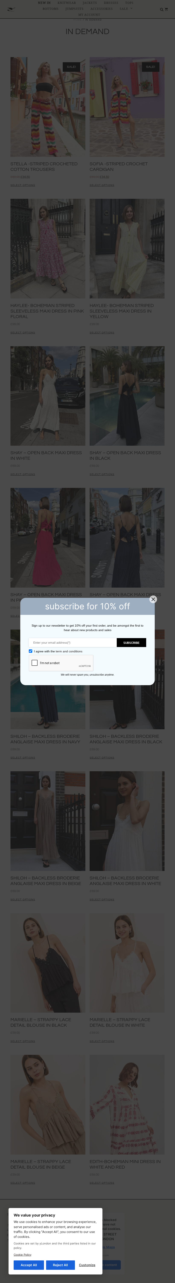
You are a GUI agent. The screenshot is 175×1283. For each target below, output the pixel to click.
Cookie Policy (22, 1254)
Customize (87, 1265)
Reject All (60, 1265)
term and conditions (69, 651)
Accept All (29, 1265)
